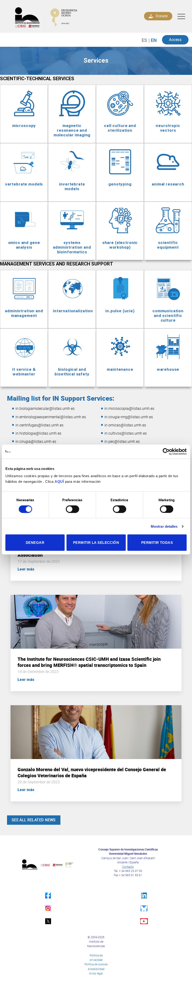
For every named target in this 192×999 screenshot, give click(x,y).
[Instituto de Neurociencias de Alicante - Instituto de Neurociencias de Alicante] (61, 16)
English (152, 40)
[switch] (72, 509)
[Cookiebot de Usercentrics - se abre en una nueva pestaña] (166, 451)
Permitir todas (157, 543)
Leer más (26, 569)
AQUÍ (59, 481)
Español (147, 40)
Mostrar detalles (164, 526)
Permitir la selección (96, 543)
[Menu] (181, 16)
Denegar (35, 543)
